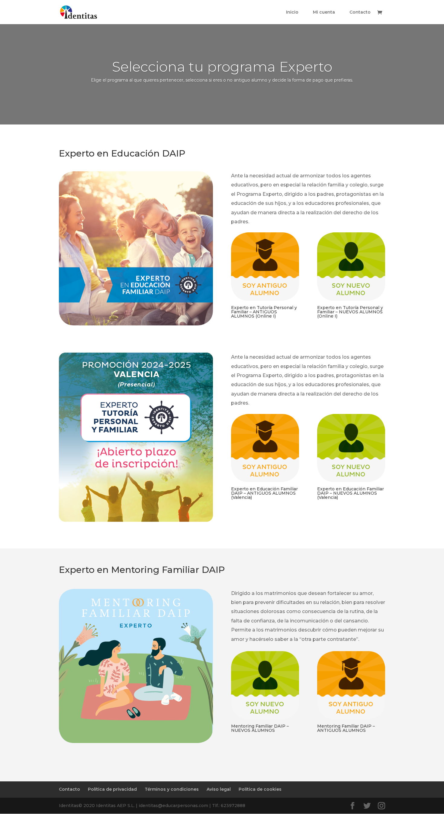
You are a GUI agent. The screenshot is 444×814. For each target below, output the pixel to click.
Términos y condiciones (172, 789)
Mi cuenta (324, 12)
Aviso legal (219, 789)
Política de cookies (260, 789)
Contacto (360, 12)
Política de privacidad (112, 789)
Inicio (292, 12)
